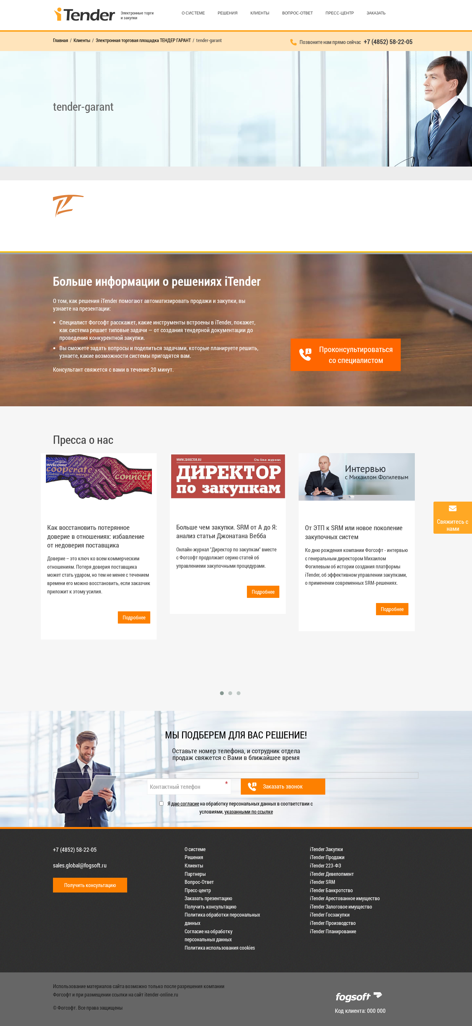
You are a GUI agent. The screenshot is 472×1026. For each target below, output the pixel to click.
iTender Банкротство (331, 890)
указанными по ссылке (248, 811)
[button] (222, 693)
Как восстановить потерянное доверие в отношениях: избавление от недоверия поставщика (95, 536)
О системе (193, 13)
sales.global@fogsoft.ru (80, 865)
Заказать (376, 13)
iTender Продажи (327, 857)
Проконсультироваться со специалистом (356, 354)
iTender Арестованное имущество (345, 898)
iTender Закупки (326, 849)
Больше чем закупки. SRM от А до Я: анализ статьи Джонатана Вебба (226, 531)
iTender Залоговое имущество (341, 906)
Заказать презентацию (208, 898)
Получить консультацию (90, 885)
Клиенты (259, 13)
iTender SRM (322, 881)
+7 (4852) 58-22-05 (75, 849)
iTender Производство (333, 922)
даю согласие (185, 803)
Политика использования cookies (220, 947)
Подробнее (134, 617)
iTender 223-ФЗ (325, 865)
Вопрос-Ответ (297, 13)
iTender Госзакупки (330, 914)
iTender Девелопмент (332, 873)
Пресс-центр (340, 13)
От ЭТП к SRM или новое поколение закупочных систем (354, 532)
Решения (228, 13)
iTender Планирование (333, 931)
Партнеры (195, 873)
